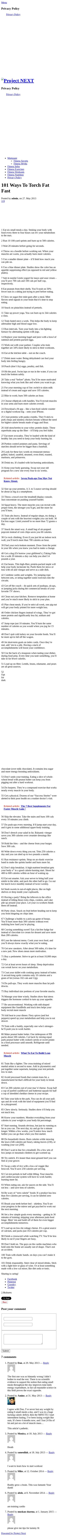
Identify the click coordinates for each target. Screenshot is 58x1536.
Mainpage (12, 158)
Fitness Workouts (15, 172)
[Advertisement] (29, 45)
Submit (5, 1351)
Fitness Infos (13, 166)
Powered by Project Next (13, 1533)
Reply (46, 1363)
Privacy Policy (13, 14)
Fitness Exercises (15, 169)
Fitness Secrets (21, 161)
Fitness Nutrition (15, 174)
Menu (4, 2)
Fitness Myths (20, 163)
